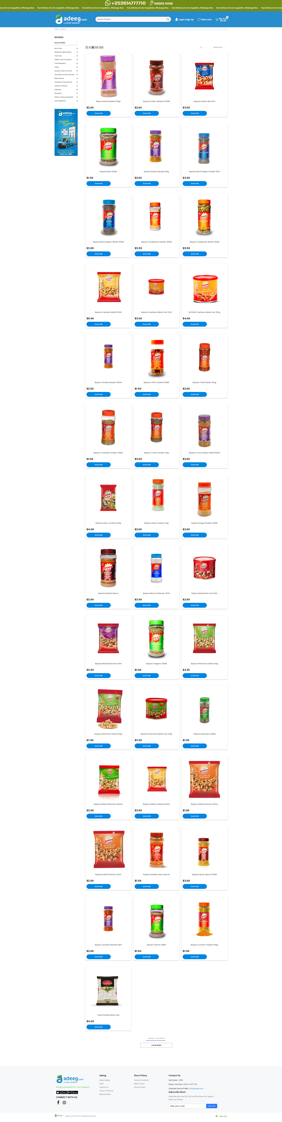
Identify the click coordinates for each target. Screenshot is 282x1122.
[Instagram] (64, 1102)
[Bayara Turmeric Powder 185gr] (204, 920)
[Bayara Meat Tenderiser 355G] (156, 568)
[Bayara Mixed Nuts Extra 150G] (108, 638)
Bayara (63, 29)
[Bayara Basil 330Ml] (108, 146)
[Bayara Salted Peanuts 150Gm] (204, 779)
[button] (66, 48)
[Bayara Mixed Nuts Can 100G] (204, 568)
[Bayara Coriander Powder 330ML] (108, 427)
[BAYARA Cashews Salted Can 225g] (204, 287)
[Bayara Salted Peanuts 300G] (108, 849)
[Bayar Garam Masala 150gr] (108, 76)
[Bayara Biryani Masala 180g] (156, 146)
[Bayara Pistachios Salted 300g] (108, 709)
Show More (156, 1045)
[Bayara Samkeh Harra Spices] (156, 849)
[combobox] (130, 19)
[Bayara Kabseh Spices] (108, 568)
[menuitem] (66, 48)
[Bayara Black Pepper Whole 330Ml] (108, 217)
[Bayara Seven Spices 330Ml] (204, 849)
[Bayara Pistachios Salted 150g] (204, 638)
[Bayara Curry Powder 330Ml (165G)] (204, 427)
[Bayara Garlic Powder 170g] (156, 498)
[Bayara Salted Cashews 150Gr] (156, 779)
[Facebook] (58, 1102)
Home (56, 29)
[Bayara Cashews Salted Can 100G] (156, 287)
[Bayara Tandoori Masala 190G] (108, 920)
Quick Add (98, 113)
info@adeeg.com (196, 1088)
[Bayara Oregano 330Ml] (156, 638)
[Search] (133, 19)
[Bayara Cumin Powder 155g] (156, 427)
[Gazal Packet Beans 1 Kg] (108, 990)
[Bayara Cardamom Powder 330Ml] (156, 217)
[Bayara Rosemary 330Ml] (204, 709)
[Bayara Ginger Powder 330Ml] (204, 498)
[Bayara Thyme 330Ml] (156, 920)
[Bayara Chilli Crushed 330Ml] (156, 357)
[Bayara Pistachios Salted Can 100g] (156, 709)
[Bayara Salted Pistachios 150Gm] (108, 779)
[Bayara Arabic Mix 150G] (204, 76)
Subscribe (211, 1106)
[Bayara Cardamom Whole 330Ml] (204, 217)
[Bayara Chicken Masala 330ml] (108, 357)
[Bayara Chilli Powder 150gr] (204, 357)
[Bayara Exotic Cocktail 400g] (108, 498)
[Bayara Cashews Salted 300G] (108, 287)
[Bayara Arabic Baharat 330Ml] (156, 76)
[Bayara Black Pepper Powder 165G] (204, 146)
